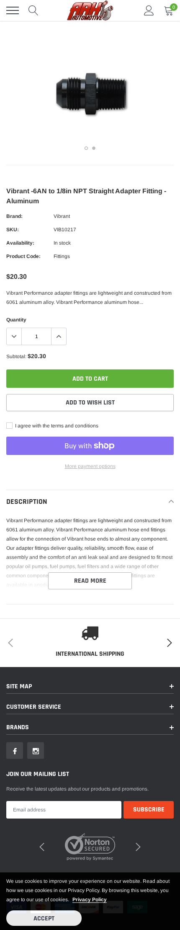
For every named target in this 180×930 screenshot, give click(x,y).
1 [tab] (86, 148)
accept (43, 918)
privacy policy (89, 899)
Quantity (16, 320)
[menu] (12, 10)
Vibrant (62, 216)
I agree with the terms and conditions (56, 426)
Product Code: (23, 256)
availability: (20, 243)
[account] (149, 10)
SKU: (12, 229)
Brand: (14, 216)
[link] (14, 750)
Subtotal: (16, 356)
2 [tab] (93, 148)
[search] (33, 10)
